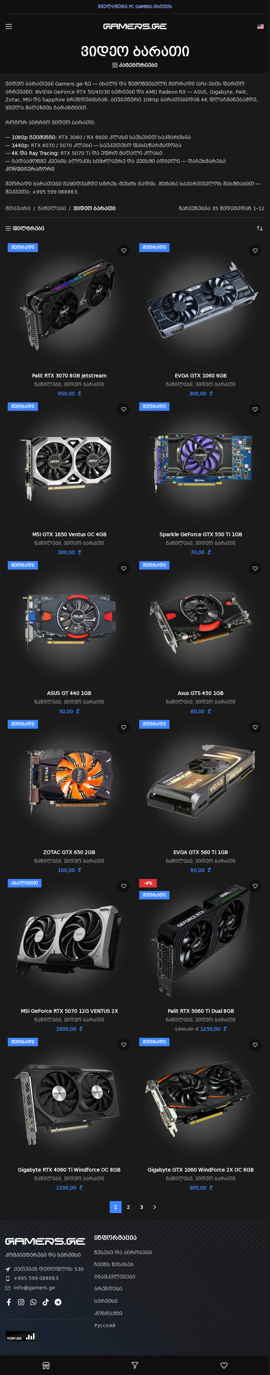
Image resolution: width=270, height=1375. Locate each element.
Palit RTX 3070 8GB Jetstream (69, 375)
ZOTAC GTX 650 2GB (69, 852)
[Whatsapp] (33, 1302)
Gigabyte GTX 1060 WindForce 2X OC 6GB (201, 1170)
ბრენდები (108, 1289)
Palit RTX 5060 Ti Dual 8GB (201, 1011)
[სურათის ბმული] (45, 1241)
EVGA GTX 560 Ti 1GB (200, 852)
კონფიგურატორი (29, 169)
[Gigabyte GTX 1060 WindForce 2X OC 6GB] (201, 1099)
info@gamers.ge (34, 1288)
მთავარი (18, 208)
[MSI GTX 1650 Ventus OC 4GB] (69, 464)
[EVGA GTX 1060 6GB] (201, 305)
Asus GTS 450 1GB (201, 693)
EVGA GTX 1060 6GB (201, 375)
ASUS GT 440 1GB (69, 693)
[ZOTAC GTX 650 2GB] (69, 781)
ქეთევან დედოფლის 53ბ (49, 1269)
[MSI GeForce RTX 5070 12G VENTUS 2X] (69, 941)
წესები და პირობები (123, 1252)
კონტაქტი (108, 1313)
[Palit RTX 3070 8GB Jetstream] (69, 305)
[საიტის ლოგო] (135, 26)
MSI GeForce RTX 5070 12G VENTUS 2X (69, 1011)
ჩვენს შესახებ (114, 1264)
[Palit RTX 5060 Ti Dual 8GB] (201, 941)
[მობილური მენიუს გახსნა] (9, 26)
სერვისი (106, 1301)
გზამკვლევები (114, 1277)
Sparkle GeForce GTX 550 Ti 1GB (201, 534)
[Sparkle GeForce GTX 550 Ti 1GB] (201, 464)
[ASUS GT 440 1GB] (69, 623)
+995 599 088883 (36, 1278)
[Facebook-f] (8, 1302)
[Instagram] (21, 1302)
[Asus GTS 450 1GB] (201, 623)
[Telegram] (58, 1302)
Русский (104, 1325)
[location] (224, 1274)
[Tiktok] (45, 1302)
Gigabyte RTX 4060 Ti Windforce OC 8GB (69, 1170)
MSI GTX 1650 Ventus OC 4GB (69, 534)
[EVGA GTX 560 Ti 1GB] (201, 781)
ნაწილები (52, 208)
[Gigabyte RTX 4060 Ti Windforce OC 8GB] (69, 1099)
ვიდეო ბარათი (84, 384)
